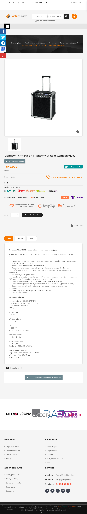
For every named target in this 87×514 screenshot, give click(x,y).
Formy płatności (12, 475)
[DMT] (67, 414)
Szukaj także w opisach (46, 21)
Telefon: (50, 484)
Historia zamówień (13, 451)
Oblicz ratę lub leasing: (14, 187)
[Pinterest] (3, 55)
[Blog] (3, 43)
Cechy (20, 238)
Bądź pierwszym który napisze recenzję (45, 377)
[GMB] (3, 49)
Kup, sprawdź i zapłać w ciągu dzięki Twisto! (25, 197)
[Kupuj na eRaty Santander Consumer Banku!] (21, 190)
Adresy (8, 459)
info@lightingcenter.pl (64, 479)
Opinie (31, 238)
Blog (48, 463)
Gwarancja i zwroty (13, 483)
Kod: (6, 183)
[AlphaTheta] (29, 414)
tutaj (64, 510)
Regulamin (10, 491)
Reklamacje (10, 487)
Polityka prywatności (55, 459)
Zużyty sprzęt (52, 451)
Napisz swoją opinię (16, 161)
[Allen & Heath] (16, 414)
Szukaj (66, 16)
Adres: (50, 475)
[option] (16, 144)
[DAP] (54, 414)
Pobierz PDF (76, 225)
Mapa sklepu (52, 447)
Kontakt (50, 455)
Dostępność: (9, 177)
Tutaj (19, 206)
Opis (9, 238)
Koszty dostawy (12, 479)
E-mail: (50, 479)
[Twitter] (3, 37)
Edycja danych (11, 455)
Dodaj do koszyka (32, 215)
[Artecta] (41, 414)
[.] (9, 3)
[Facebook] (3, 31)
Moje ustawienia (12, 447)
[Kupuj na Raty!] (73, 166)
